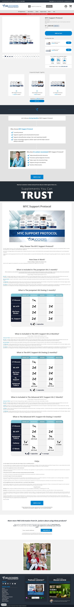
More (49, 11)
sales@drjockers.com (68, 1)
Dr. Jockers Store (8, 605)
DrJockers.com (5, 589)
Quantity (46, 27)
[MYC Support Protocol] (3, 56)
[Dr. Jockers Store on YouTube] (15, 583)
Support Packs (43, 11)
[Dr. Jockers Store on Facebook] (5, 583)
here (8, 499)
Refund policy (4, 599)
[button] (47, 19)
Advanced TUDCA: (6, 337)
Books (37, 11)
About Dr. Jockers (5, 594)
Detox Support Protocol (56, 42)
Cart (70, 8)
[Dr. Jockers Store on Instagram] (12, 583)
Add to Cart (37, 177)
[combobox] (37, 6)
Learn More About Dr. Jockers (7, 1)
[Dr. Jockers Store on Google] (10, 583)
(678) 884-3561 (61, 1)
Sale (54, 11)
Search (3, 588)
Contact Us (4, 595)
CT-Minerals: (5, 344)
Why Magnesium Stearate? (7, 596)
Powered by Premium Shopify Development (18, 605)
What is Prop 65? (5, 601)
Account (66, 8)
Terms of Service (5, 598)
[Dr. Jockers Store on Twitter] (3, 583)
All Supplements (21, 11)
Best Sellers (30, 11)
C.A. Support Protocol (55, 49)
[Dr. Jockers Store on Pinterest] (7, 583)
